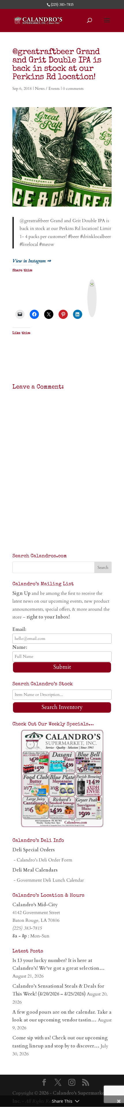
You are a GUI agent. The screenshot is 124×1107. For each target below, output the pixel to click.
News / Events (47, 88)
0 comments (73, 88)
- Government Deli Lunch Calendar (48, 880)
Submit (62, 667)
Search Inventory (62, 707)
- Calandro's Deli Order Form (42, 860)
